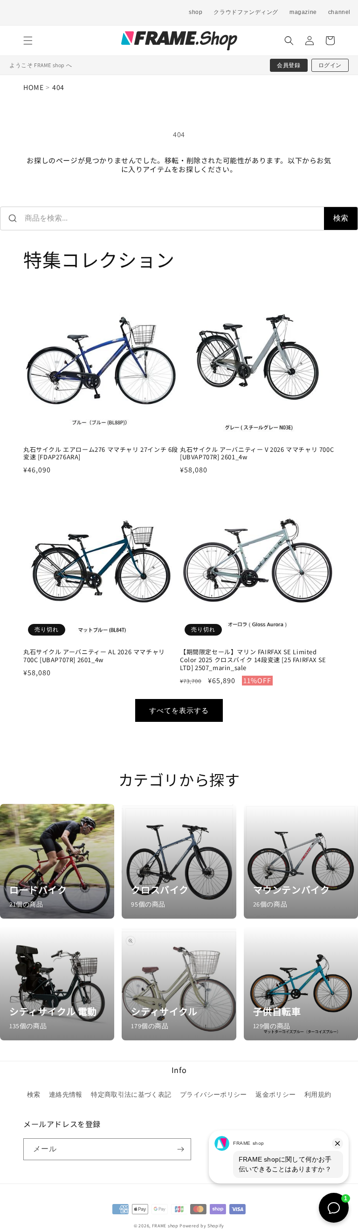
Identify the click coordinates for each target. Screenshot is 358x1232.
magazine (303, 12)
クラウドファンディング (245, 12)
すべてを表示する (179, 710)
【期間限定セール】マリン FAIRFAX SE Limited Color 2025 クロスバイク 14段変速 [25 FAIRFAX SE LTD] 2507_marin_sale (253, 660)
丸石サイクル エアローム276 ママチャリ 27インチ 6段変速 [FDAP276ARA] (100, 454)
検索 (340, 218)
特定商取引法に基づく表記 (131, 1094)
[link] (57, 861)
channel (339, 12)
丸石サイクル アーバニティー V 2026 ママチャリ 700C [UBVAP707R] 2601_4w (257, 454)
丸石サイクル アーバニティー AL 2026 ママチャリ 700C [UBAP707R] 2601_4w (94, 656)
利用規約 (317, 1094)
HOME (33, 87)
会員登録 (288, 65)
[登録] (180, 1149)
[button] (28, 40)
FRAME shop (165, 1226)
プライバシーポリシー (213, 1094)
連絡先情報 (66, 1094)
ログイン (330, 65)
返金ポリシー (275, 1094)
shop (195, 12)
